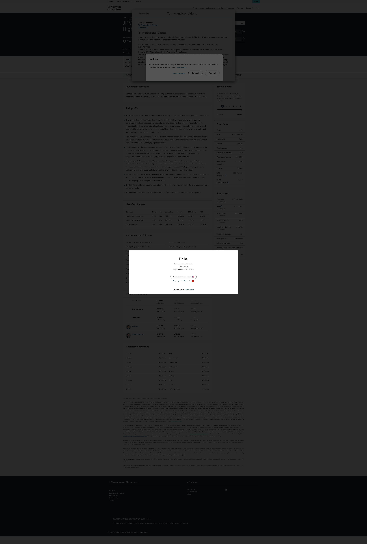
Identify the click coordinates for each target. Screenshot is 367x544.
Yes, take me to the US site (182, 276)
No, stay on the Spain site (182, 281)
